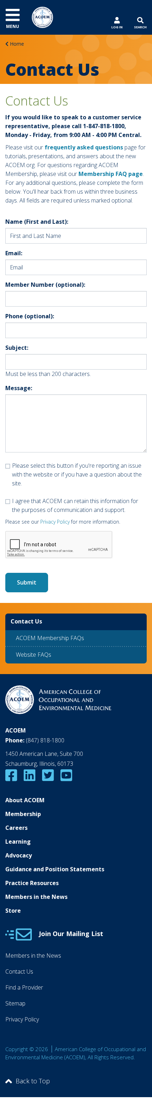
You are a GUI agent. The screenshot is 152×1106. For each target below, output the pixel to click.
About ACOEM (25, 800)
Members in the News (36, 897)
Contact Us (19, 971)
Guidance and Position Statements (54, 869)
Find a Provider (24, 987)
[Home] (42, 17)
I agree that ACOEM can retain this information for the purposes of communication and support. (75, 505)
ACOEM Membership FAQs (50, 638)
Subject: (16, 348)
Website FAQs (33, 655)
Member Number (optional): (45, 285)
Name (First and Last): (36, 222)
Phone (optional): (29, 316)
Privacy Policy (55, 521)
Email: (13, 253)
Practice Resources (32, 883)
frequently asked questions (84, 147)
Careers (16, 828)
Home (17, 43)
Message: (18, 388)
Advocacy (18, 855)
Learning (18, 841)
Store (13, 910)
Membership (23, 814)
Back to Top (33, 1081)
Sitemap (15, 1003)
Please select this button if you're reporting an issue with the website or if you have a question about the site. (77, 474)
